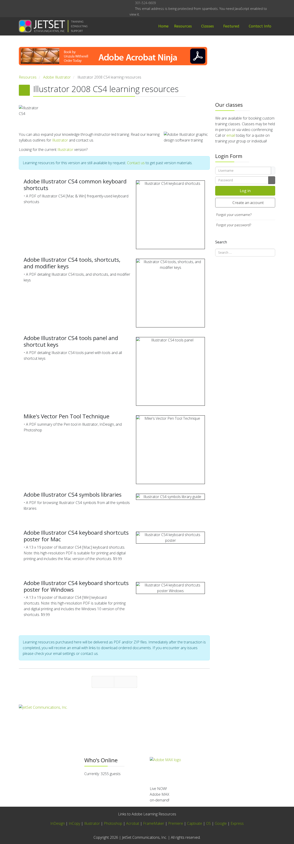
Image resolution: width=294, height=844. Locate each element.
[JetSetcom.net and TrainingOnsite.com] (114, 719)
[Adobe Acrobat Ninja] (114, 60)
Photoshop (113, 823)
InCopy (74, 823)
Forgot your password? (233, 225)
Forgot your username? (234, 214)
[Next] (125, 682)
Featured (231, 26)
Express (237, 823)
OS (208, 823)
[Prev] (103, 682)
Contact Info (260, 26)
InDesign (58, 823)
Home (163, 26)
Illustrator (60, 140)
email (230, 135)
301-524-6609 (145, 3)
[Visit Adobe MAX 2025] (212, 769)
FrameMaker (153, 823)
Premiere (175, 823)
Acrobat (132, 823)
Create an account (248, 202)
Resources (183, 26)
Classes (207, 26)
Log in (245, 190)
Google (221, 823)
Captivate (194, 823)
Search (221, 242)
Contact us (136, 162)
